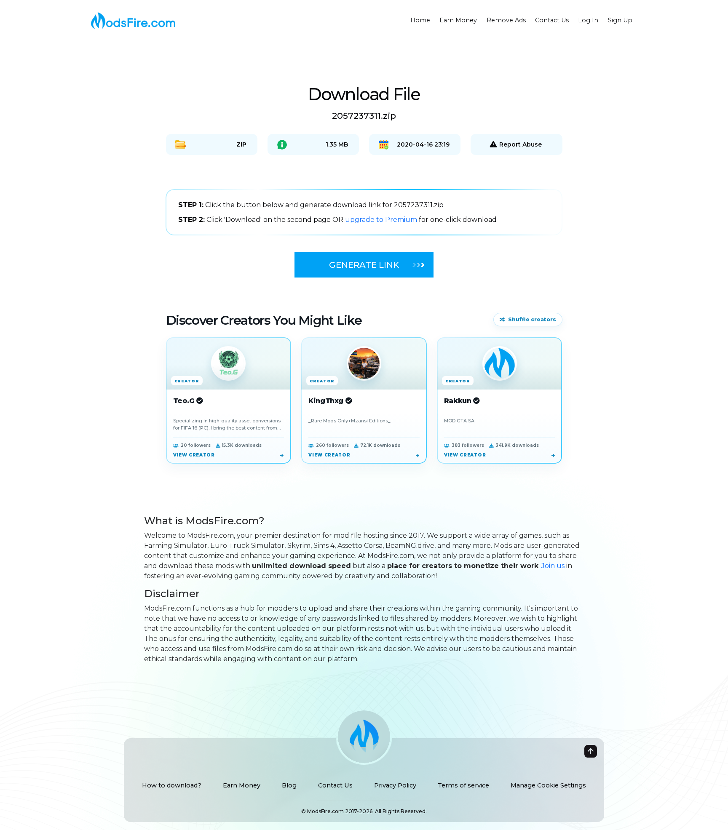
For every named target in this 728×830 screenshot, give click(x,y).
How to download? (171, 785)
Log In (588, 20)
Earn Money (458, 20)
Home (420, 20)
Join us (553, 566)
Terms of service (463, 785)
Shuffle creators (532, 319)
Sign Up (620, 20)
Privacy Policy (395, 785)
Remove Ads (506, 20)
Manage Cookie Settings (548, 785)
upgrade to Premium (382, 220)
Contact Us (552, 20)
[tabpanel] (364, 212)
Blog (289, 785)
